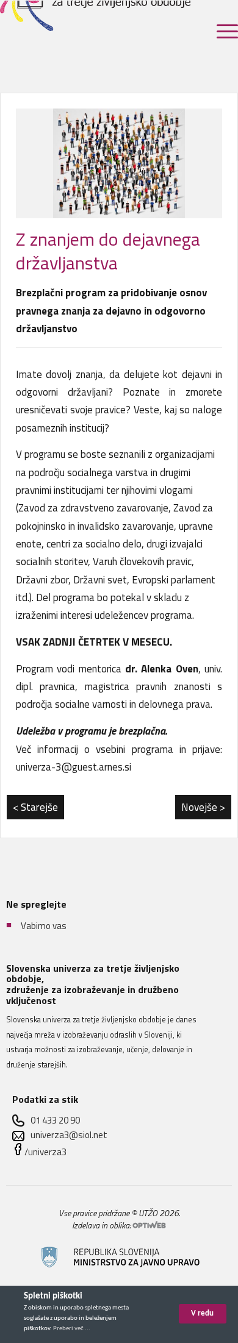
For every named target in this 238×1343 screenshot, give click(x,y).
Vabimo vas (44, 926)
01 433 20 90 (55, 1120)
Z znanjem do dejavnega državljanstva (108, 251)
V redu (202, 1313)
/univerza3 (45, 1152)
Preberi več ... (71, 1328)
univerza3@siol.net (69, 1135)
